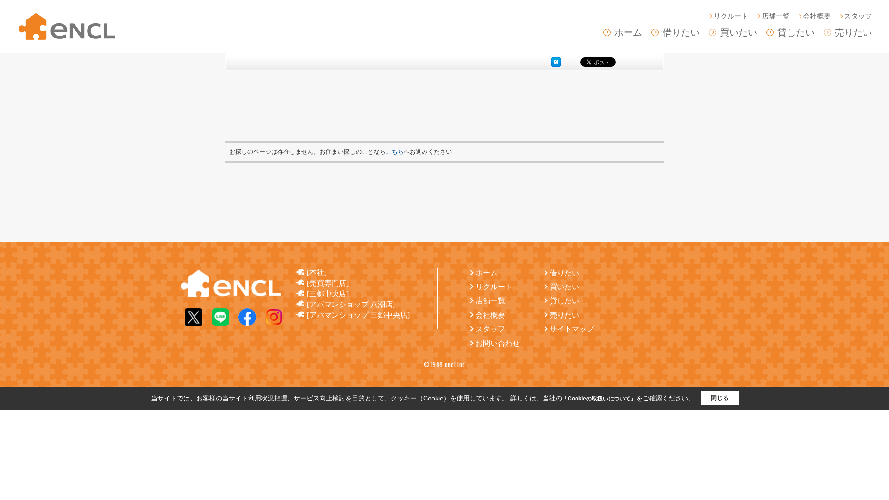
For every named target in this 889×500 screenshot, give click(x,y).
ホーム (628, 32)
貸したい (795, 32)
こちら (395, 151)
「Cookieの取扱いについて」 (599, 398)
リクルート (731, 16)
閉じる (720, 397)
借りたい (681, 32)
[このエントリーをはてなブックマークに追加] (556, 61)
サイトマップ (572, 329)
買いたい (738, 32)
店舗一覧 (775, 16)
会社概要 (817, 16)
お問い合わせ (498, 343)
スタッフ (858, 16)
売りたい (853, 32)
